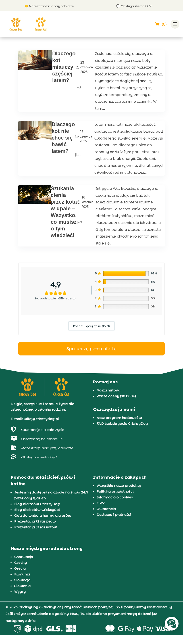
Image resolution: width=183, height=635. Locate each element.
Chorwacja (23, 556)
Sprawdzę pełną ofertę (91, 348)
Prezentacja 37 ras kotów (35, 527)
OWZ (101, 503)
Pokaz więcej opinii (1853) (91, 326)
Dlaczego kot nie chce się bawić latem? (63, 137)
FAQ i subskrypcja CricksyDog (122, 423)
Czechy (20, 562)
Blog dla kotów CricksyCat (37, 509)
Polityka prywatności (115, 491)
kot (79, 87)
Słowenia (22, 585)
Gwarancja (106, 508)
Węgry (20, 591)
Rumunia (22, 574)
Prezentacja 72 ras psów (35, 521)
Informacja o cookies (115, 497)
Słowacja (22, 580)
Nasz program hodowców (119, 417)
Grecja (20, 568)
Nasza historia (108, 390)
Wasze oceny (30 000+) (116, 396)
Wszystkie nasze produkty (119, 485)
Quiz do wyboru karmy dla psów (42, 515)
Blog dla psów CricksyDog (37, 503)
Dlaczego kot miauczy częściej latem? (64, 66)
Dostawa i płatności (114, 514)
